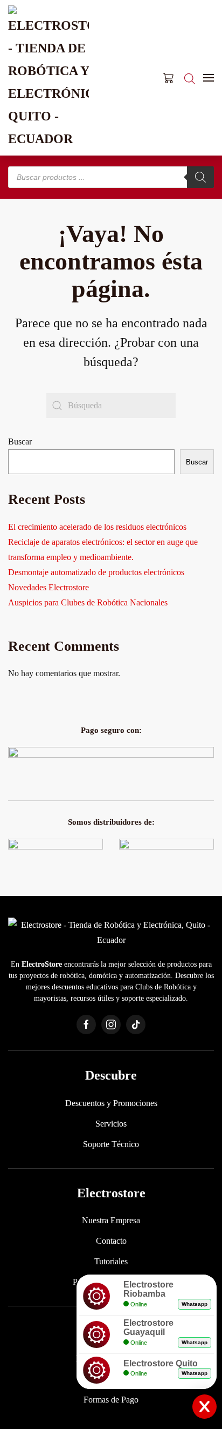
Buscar (20, 441)
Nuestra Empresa (111, 1220)
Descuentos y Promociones (111, 1103)
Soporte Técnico (111, 1144)
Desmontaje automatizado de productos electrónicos (96, 572)
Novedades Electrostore (48, 587)
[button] (208, 77)
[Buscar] (200, 177)
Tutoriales (111, 1261)
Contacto (111, 1240)
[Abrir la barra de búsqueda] (189, 78)
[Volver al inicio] (48, 77)
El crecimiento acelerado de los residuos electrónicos (97, 526)
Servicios (111, 1123)
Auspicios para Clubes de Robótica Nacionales (88, 602)
